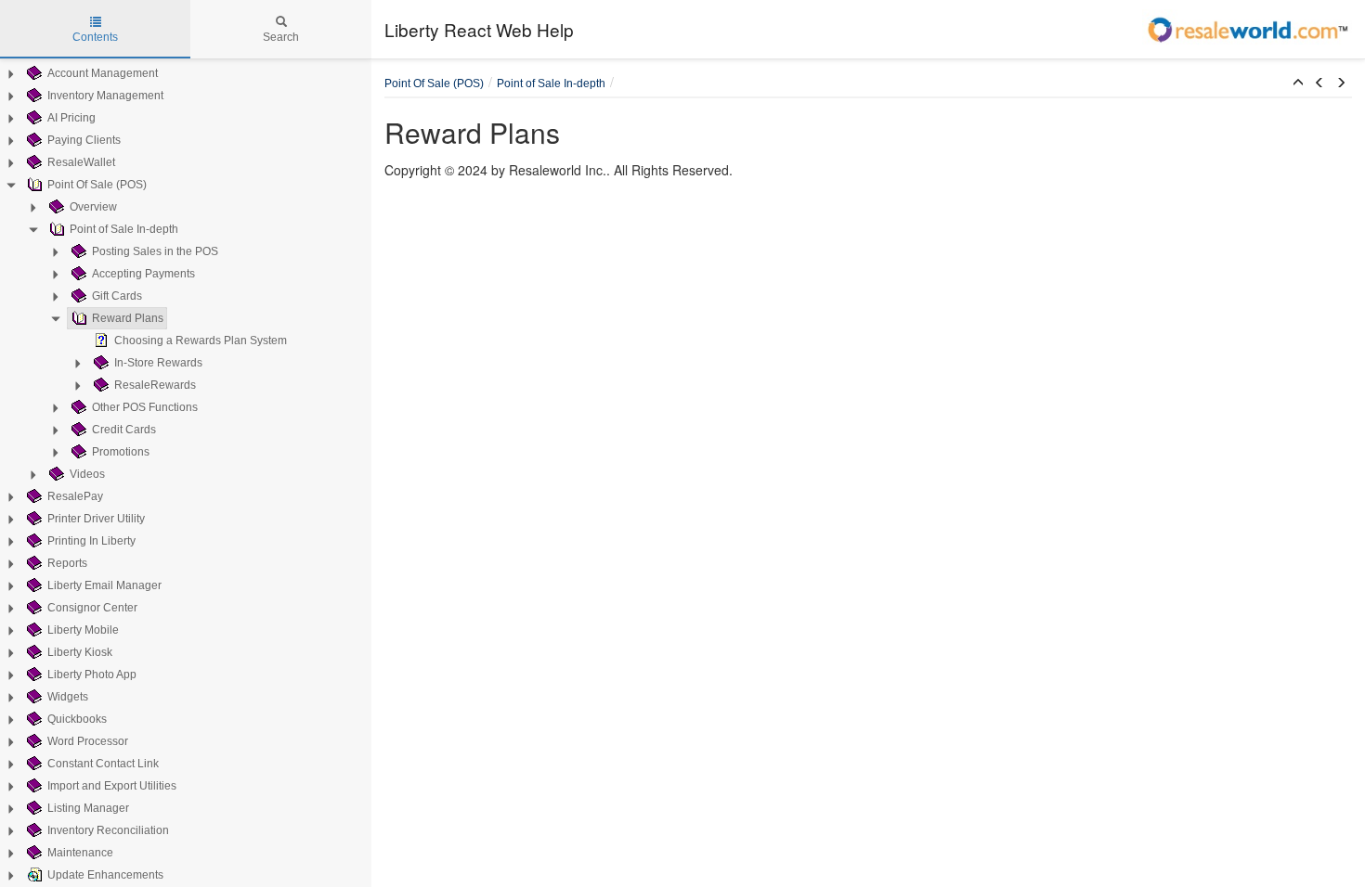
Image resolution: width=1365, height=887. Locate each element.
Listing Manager (88, 808)
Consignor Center (92, 607)
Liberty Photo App (91, 674)
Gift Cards (117, 295)
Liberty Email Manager (104, 585)
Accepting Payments (143, 273)
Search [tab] (281, 37)
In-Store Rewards (158, 362)
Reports (67, 563)
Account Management (102, 73)
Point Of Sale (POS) (97, 184)
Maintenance (80, 852)
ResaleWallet (81, 162)
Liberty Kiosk (79, 652)
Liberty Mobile (83, 629)
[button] (1298, 83)
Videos (87, 474)
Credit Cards (124, 429)
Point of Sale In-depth (124, 229)
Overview (93, 206)
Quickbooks (77, 719)
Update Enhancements (105, 874)
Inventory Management (105, 95)
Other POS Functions (145, 407)
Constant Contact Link (103, 763)
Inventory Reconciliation (108, 830)
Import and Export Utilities (111, 785)
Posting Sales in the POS (155, 251)
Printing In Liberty (91, 540)
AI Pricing (71, 117)
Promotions (121, 451)
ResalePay (75, 496)
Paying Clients (84, 140)
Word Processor (87, 741)
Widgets (67, 696)
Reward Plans (127, 318)
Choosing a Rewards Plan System (200, 340)
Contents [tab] (95, 37)
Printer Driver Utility (96, 518)
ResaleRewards (155, 385)
